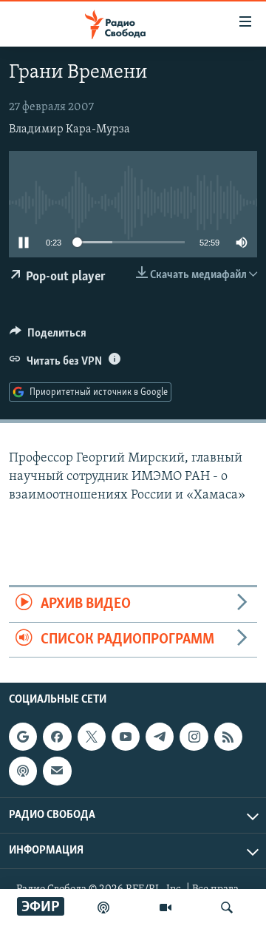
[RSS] (228, 737)
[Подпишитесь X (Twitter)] (92, 737)
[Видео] (165, 907)
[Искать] (227, 907)
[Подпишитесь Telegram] (160, 737)
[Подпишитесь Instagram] (194, 737)
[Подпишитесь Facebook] (57, 737)
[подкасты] (103, 907)
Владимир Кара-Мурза (69, 129)
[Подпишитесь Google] (23, 737)
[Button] (48, 336)
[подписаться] (57, 771)
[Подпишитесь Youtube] (126, 737)
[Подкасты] (23, 771)
